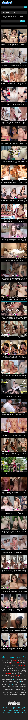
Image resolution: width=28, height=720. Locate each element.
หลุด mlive (12, 687)
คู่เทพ (10, 710)
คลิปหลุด (18, 681)
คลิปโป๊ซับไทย (14, 709)
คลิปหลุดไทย (17, 710)
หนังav (16, 691)
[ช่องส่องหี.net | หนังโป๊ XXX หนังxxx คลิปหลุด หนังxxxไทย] (11, 3)
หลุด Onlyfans (11, 684)
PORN (5, 710)
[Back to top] (23, 716)
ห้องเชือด (6, 709)
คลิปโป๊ (22, 709)
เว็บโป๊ (23, 707)
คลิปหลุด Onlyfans (18, 712)
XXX (13, 679)
